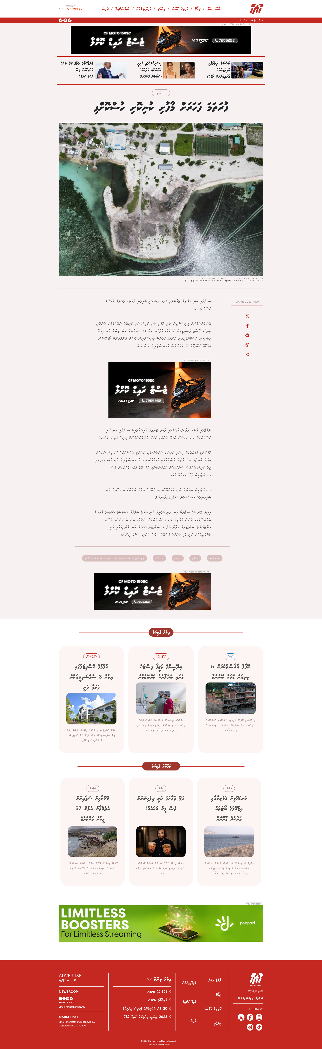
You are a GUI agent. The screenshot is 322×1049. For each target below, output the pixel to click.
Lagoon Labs (163, 1044)
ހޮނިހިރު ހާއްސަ (180, 9)
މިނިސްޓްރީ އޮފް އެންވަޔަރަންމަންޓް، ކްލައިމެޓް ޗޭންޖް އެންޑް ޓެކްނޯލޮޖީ (114, 558)
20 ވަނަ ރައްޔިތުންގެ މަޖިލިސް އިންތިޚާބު (145, 1008)
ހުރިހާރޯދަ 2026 (158, 1000)
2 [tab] (161, 892)
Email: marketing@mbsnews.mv (77, 1021)
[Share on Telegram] (247, 335)
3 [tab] (153, 892)
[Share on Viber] (247, 345)
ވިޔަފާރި (161, 9)
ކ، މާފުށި (161, 93)
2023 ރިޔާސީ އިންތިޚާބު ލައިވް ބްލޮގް (146, 1017)
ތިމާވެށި (195, 558)
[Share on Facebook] (247, 326)
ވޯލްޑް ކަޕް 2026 (158, 992)
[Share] (247, 355)
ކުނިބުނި (177, 558)
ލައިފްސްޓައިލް (122, 9)
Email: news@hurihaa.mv (72, 1006)
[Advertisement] (161, 39)
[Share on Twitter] (247, 316)
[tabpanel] (229, 832)
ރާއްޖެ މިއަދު (213, 9)
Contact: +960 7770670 (72, 1025)
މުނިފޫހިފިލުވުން (143, 9)
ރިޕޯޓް (198, 9)
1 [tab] (169, 892)
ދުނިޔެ (105, 9)
